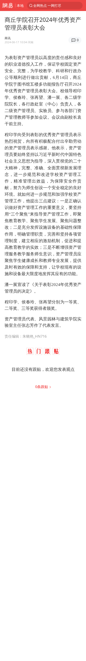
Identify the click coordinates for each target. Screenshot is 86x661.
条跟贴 (42, 386)
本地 (20, 5)
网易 (7, 5)
